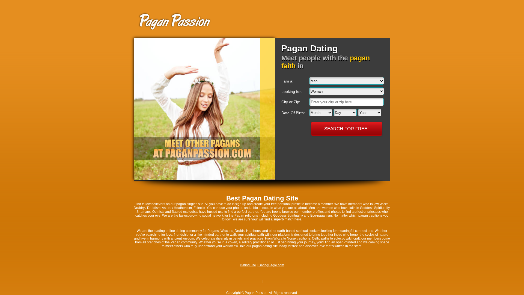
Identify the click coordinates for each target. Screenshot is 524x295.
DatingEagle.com (271, 265)
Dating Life (248, 265)
